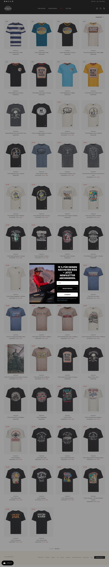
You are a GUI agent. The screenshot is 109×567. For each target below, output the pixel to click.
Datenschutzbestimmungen (62, 299)
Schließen (67, 294)
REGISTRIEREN (67, 288)
